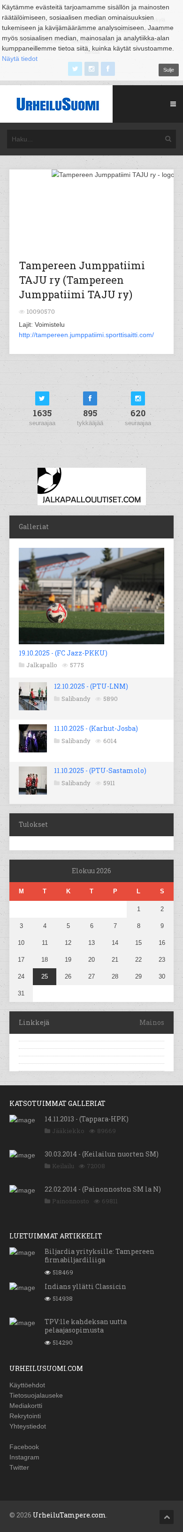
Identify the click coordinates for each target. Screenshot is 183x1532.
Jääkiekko (68, 1131)
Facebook (24, 1447)
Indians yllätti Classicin (85, 1286)
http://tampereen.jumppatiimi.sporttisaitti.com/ (86, 335)
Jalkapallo (41, 665)
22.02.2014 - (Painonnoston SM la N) (103, 1189)
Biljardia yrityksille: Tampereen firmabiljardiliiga (99, 1255)
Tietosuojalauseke (36, 1395)
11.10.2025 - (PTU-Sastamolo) (100, 770)
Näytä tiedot (20, 58)
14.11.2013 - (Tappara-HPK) (87, 1118)
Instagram (24, 1457)
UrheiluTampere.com (69, 1514)
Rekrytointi (25, 1416)
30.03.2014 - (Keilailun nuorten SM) (102, 1153)
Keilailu (63, 1166)
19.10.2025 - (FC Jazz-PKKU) (63, 652)
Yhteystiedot (27, 1426)
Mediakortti (25, 1405)
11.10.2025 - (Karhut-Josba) (96, 728)
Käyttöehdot (27, 1385)
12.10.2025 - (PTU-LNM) (91, 686)
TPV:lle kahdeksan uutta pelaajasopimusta (86, 1325)
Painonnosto (70, 1201)
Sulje (168, 70)
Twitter (19, 1467)
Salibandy (76, 698)
